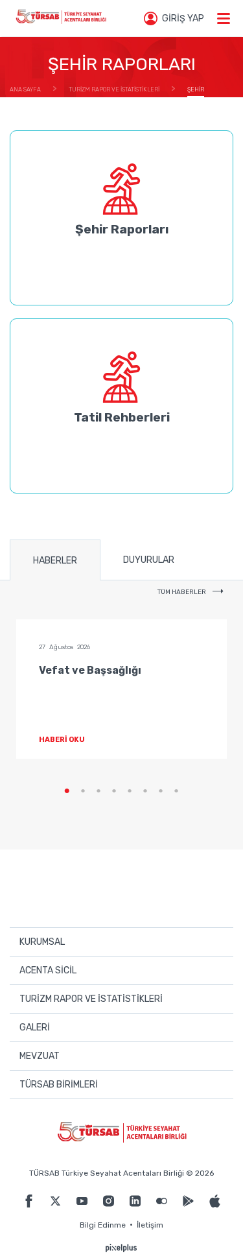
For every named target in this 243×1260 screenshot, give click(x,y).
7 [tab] (160, 791)
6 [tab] (145, 791)
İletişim (150, 1225)
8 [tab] (176, 791)
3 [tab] (98, 791)
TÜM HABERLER (181, 592)
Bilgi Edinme (103, 1225)
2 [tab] (82, 791)
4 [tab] (114, 791)
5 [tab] (129, 791)
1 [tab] (67, 791)
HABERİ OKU (62, 739)
